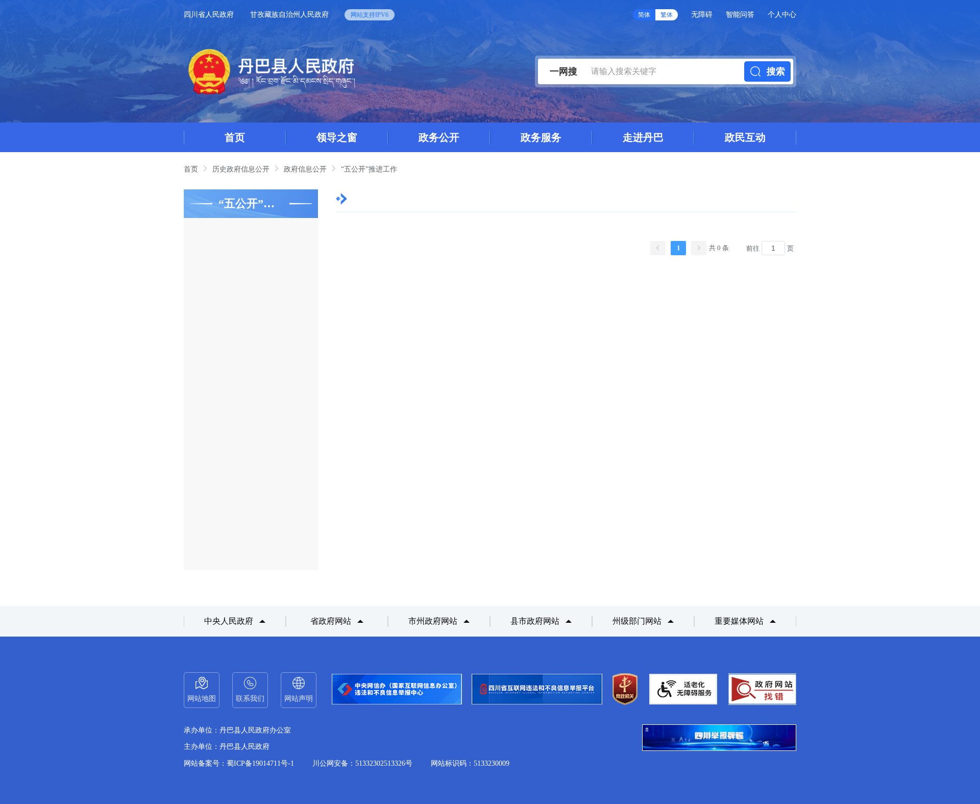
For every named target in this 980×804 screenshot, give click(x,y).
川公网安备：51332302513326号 (362, 763)
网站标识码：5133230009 (470, 763)
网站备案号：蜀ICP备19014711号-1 (239, 763)
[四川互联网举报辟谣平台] (719, 738)
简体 (644, 14)
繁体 (666, 14)
